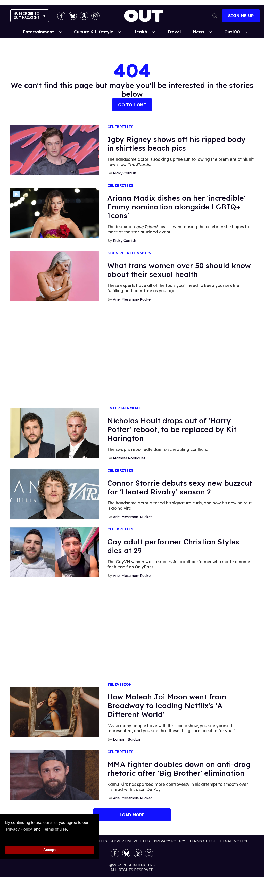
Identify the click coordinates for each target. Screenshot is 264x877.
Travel (174, 32)
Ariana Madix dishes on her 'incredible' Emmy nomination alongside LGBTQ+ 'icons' (176, 206)
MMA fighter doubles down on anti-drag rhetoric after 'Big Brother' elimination (179, 769)
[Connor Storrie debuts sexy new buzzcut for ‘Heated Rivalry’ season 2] (54, 493)
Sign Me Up (241, 15)
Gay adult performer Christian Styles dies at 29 (173, 546)
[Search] (215, 16)
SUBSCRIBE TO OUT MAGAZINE (27, 16)
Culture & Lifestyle (93, 32)
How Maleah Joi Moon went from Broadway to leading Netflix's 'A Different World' (166, 705)
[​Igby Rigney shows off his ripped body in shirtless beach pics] (54, 149)
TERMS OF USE (202, 841)
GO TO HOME (132, 104)
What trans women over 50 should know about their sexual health (179, 270)
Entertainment (38, 32)
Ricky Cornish (124, 173)
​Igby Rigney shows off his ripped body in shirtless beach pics (176, 144)
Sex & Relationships (129, 253)
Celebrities (120, 127)
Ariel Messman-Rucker (132, 299)
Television (119, 684)
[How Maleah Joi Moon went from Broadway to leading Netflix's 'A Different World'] (54, 711)
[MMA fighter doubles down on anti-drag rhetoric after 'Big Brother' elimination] (54, 774)
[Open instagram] (95, 16)
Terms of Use (55, 829)
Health (140, 32)
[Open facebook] (61, 16)
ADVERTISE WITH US (130, 841)
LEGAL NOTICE (234, 841)
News (198, 32)
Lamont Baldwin (127, 739)
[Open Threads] (84, 16)
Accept (49, 850)
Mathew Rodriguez (129, 458)
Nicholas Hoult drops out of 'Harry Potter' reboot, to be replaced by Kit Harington (171, 429)
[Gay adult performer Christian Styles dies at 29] (54, 552)
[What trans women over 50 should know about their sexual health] (54, 276)
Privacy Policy (19, 829)
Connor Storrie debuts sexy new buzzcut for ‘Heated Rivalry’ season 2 (179, 487)
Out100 (232, 32)
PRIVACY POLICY (169, 841)
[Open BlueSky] (73, 16)
